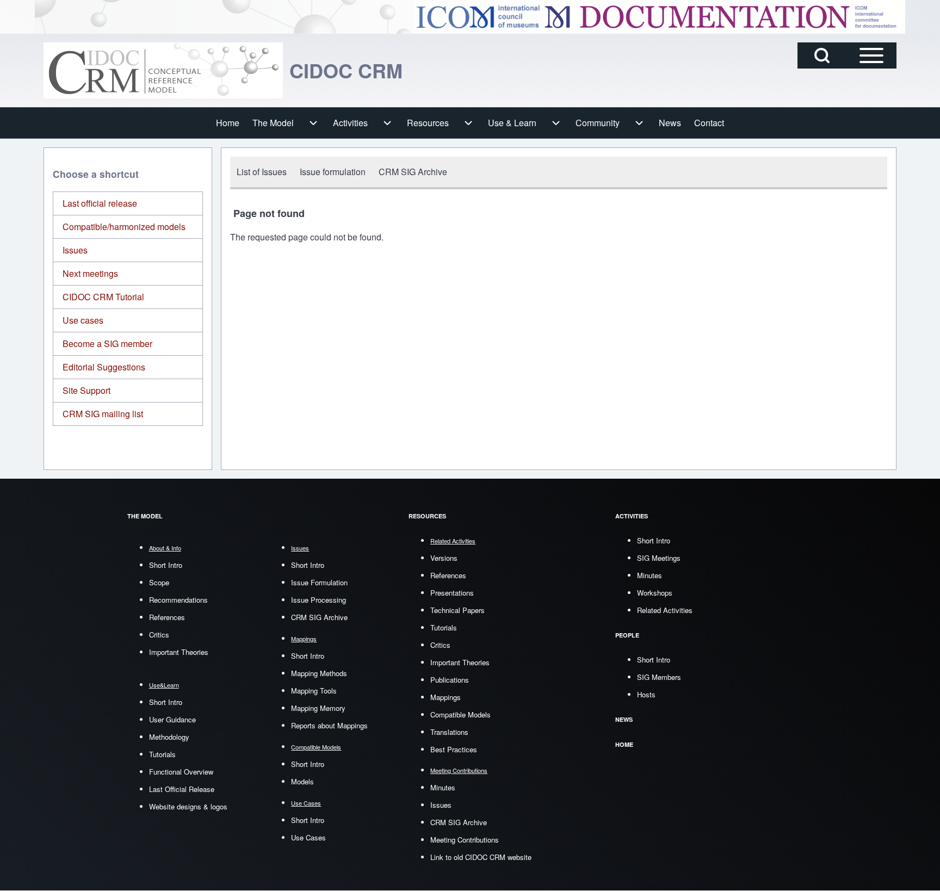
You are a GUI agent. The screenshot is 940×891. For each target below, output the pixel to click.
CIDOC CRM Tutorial (103, 296)
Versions (443, 558)
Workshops (654, 592)
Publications (449, 680)
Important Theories (178, 652)
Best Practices (453, 749)
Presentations (452, 592)
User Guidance (172, 719)
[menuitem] (227, 123)
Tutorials (162, 754)
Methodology (169, 737)
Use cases (83, 320)
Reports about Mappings (329, 725)
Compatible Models (460, 714)
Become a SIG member (107, 343)
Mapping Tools (314, 690)
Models (302, 781)
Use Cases (308, 837)
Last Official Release (181, 789)
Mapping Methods (319, 673)
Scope (159, 582)
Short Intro (165, 565)
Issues (75, 250)
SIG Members (659, 677)
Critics (159, 634)
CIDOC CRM (346, 70)
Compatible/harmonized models (124, 226)
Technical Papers (457, 610)
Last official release (100, 203)
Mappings (445, 697)
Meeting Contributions (464, 839)
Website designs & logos (188, 806)
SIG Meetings (659, 558)
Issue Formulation (319, 582)
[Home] (163, 70)
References (167, 617)
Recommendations (178, 600)
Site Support (86, 390)
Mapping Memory (318, 708)
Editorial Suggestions (104, 367)
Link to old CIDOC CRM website (480, 857)
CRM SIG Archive (319, 617)
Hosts (646, 694)
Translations (449, 732)
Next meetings (90, 273)
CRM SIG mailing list (103, 413)
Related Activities (664, 610)
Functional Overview (181, 771)
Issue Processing (318, 600)
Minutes (442, 787)
